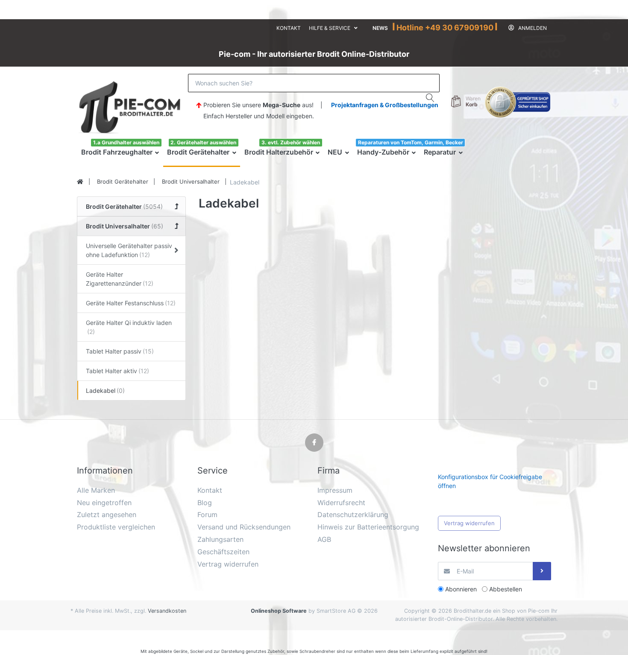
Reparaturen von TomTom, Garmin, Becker (410, 142)
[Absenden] (542, 571)
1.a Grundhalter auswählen (126, 142)
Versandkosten (167, 611)
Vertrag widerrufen (469, 523)
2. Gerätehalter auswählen (203, 142)
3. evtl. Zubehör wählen (290, 142)
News (380, 28)
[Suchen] (430, 98)
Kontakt (288, 28)
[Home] (80, 182)
